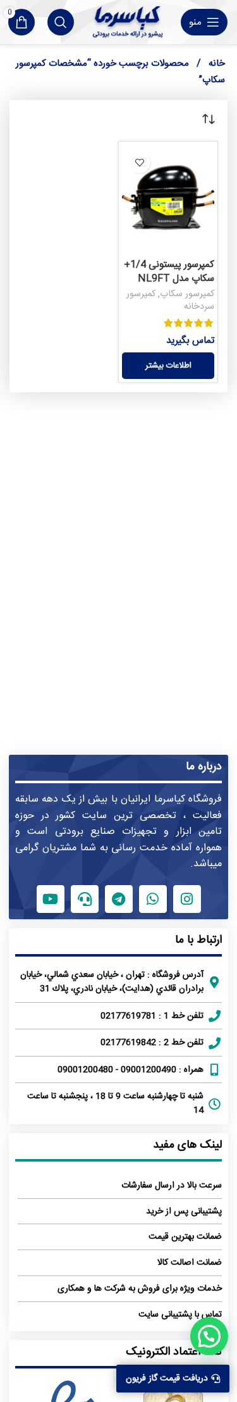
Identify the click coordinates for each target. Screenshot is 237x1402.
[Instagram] (187, 899)
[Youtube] (50, 899)
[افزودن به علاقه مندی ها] (139, 162)
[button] (209, 1336)
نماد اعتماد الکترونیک (174, 1352)
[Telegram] (119, 899)
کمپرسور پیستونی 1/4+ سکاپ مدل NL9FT (169, 271)
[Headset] (85, 899)
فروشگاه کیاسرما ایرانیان (171, 799)
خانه (215, 63)
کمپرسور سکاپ (187, 294)
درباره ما (204, 766)
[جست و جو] (60, 22)
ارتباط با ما (198, 940)
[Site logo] (127, 22)
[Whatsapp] (153, 899)
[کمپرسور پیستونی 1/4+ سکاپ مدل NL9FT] (168, 199)
